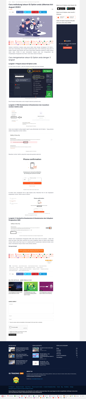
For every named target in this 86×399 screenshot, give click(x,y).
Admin (11, 9)
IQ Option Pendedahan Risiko (50, 386)
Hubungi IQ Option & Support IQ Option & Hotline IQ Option (21, 388)
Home (10, 1)
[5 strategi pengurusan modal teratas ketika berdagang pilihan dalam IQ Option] (31, 286)
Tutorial (13, 1)
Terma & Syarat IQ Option (37, 386)
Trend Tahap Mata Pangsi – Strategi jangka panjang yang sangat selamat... (22, 355)
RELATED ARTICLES (14, 280)
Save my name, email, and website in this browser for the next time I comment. (26, 322)
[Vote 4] (50, 260)
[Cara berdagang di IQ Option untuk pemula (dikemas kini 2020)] (16, 286)
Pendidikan (66, 386)
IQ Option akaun (11, 267)
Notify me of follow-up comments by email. (18, 331)
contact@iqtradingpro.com (37, 378)
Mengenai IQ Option (20, 386)
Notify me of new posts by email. (16, 332)
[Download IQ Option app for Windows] (71, 18)
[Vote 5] (52, 260)
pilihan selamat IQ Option (13, 270)
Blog (9, 290)
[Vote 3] (49, 260)
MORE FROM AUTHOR (26, 280)
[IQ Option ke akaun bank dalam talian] (36, 349)
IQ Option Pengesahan (19, 267)
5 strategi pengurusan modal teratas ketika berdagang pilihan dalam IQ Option (30, 293)
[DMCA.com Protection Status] (16, 383)
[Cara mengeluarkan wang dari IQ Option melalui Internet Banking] (46, 286)
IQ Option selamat (40, 267)
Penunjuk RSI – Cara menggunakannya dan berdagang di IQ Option (45, 362)
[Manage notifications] (3, 396)
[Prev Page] (9, 297)
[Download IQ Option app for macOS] (61, 18)
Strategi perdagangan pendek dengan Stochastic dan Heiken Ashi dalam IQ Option (22, 349)
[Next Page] (11, 297)
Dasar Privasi (28, 386)
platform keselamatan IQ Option (24, 270)
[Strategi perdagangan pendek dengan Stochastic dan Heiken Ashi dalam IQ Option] (12, 349)
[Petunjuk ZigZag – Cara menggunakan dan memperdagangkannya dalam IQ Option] (36, 355)
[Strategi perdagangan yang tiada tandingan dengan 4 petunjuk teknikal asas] (12, 362)
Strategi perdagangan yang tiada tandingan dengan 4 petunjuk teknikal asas (21, 362)
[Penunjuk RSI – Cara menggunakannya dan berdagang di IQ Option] (36, 363)
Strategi (25, 290)
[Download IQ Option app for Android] (71, 10)
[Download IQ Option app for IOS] (61, 10)
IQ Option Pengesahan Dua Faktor (29, 267)
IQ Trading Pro (12, 386)
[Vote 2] (47, 260)
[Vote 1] (46, 260)
